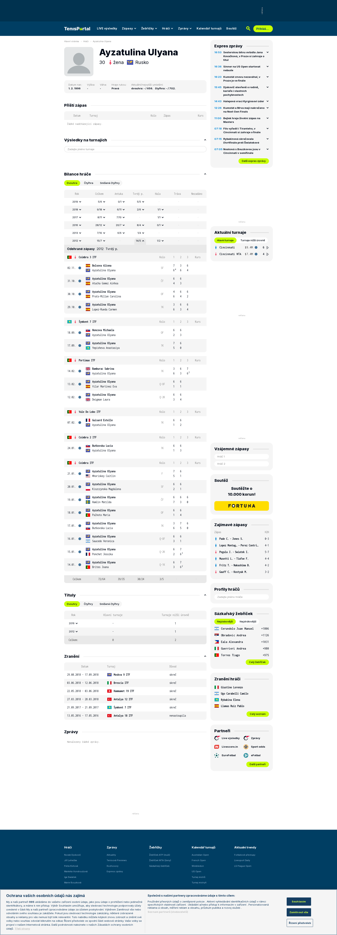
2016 (75, 225)
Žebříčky (147, 28)
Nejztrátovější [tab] (248, 621)
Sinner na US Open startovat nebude (241, 68)
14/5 (138, 240)
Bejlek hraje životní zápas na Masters (241, 120)
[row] (135, 202)
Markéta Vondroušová (76, 871)
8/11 (100, 217)
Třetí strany (22, 928)
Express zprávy (115, 871)
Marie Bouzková (72, 882)
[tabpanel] (135, 386)
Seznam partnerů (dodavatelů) (168, 911)
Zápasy (127, 28)
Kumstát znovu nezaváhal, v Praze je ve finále (241, 78)
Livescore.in (230, 746)
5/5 (139, 201)
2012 (75, 240)
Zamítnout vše (298, 912)
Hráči (166, 28)
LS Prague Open (242, 866)
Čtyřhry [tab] (88, 603)
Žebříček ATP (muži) (159, 854)
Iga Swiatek (70, 877)
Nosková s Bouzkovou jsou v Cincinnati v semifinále (241, 151)
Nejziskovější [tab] (225, 621)
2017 (75, 217)
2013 (75, 232)
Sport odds (258, 746)
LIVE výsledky (107, 28)
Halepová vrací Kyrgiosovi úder (243, 101)
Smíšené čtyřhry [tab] (110, 182)
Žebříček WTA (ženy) (160, 860)
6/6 (119, 232)
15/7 (99, 240)
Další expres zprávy (254, 160)
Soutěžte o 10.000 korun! (241, 491)
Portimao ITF (87, 360)
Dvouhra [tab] (72, 182)
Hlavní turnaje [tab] (225, 240)
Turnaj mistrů (198, 877)
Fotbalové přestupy (244, 854)
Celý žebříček (257, 662)
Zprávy (183, 28)
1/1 (159, 209)
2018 (75, 209)
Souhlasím (299, 901)
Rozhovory (112, 866)
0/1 (119, 201)
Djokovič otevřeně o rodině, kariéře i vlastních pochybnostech (241, 91)
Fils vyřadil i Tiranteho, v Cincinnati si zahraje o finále (242, 130)
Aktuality (111, 854)
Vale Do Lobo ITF (90, 411)
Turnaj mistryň (199, 882)
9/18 (99, 209)
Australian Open (200, 854)
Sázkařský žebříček (159, 866)
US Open (196, 871)
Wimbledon (198, 866)
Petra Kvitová (71, 866)
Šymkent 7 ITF (88, 321)
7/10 (118, 217)
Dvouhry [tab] (72, 603)
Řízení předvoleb (300, 922)
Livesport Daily (242, 860)
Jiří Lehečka (70, 860)
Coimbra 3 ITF (88, 257)
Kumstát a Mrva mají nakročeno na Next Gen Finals (243, 109)
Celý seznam (258, 713)
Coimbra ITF (86, 462)
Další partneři (258, 764)
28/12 (98, 225)
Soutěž (231, 28)
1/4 (139, 232)
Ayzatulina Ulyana (102, 41)
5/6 (100, 201)
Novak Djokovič (72, 854)
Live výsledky (231, 738)
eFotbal (256, 755)
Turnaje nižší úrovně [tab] (252, 240)
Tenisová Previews (117, 860)
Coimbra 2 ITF (88, 437)
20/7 (118, 225)
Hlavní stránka (71, 41)
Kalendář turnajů (209, 28)
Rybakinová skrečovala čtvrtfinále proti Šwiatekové (241, 140)
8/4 (139, 225)
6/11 (119, 209)
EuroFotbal (229, 755)
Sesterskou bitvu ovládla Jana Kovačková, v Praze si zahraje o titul (243, 56)
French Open (199, 860)
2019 (75, 201)
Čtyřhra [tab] (88, 182)
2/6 (139, 209)
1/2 (159, 240)
